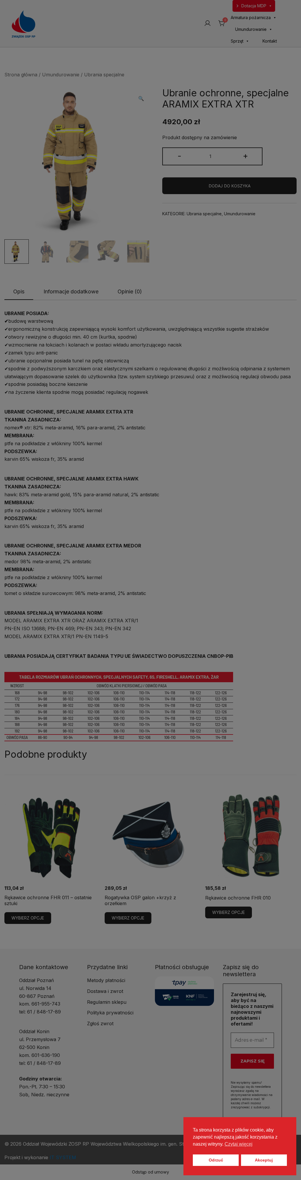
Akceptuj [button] (264, 1160)
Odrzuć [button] (216, 1160)
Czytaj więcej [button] (238, 1144)
